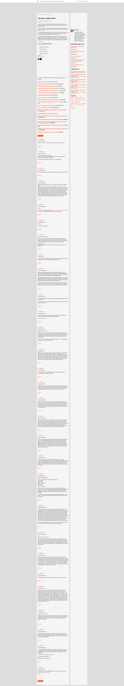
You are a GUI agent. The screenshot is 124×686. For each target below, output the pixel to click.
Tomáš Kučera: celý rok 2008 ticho (80, 72)
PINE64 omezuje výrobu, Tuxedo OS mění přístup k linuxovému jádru (52, 116)
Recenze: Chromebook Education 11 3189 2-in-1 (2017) (49, 101)
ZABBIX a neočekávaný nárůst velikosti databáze (48, 99)
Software (84, 103)
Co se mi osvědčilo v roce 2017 (44, 107)
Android (72, 97)
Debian (76, 99)
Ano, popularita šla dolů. (44, 51)
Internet (76, 100)
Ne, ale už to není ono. (43, 49)
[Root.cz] (38, 1)
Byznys (81, 97)
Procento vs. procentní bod (76, 56)
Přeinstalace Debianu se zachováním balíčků (47, 92)
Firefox (80, 99)
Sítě (71, 104)
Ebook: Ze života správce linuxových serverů (47, 105)
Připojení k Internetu (74, 103)
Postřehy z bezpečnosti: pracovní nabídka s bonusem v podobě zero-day (53, 128)
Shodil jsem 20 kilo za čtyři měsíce (77, 64)
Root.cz (39, 14)
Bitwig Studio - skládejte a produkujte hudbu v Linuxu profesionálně (52, 109)
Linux (39, 22)
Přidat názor (40, 135)
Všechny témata (73, 108)
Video (75, 104)
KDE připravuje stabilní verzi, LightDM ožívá (47, 132)
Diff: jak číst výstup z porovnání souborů (46, 86)
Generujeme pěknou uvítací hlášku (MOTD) (47, 83)
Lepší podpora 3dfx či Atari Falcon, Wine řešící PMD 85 (49, 119)
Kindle (79, 100)
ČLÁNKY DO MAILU (84, 1)
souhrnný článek (42, 30)
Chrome (72, 99)
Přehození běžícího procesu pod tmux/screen (47, 88)
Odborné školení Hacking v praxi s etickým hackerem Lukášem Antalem (52, 1)
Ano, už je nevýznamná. (43, 53)
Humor (72, 100)
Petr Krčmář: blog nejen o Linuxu (48, 14)
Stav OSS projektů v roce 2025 (44, 97)
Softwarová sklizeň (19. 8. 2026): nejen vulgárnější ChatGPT (50, 125)
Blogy (42, 14)
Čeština (72, 106)
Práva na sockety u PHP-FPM (44, 81)
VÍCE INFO (78, 1)
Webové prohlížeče (80, 104)
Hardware (84, 99)
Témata (73, 96)
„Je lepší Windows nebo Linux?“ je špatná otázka (48, 90)
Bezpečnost (77, 97)
